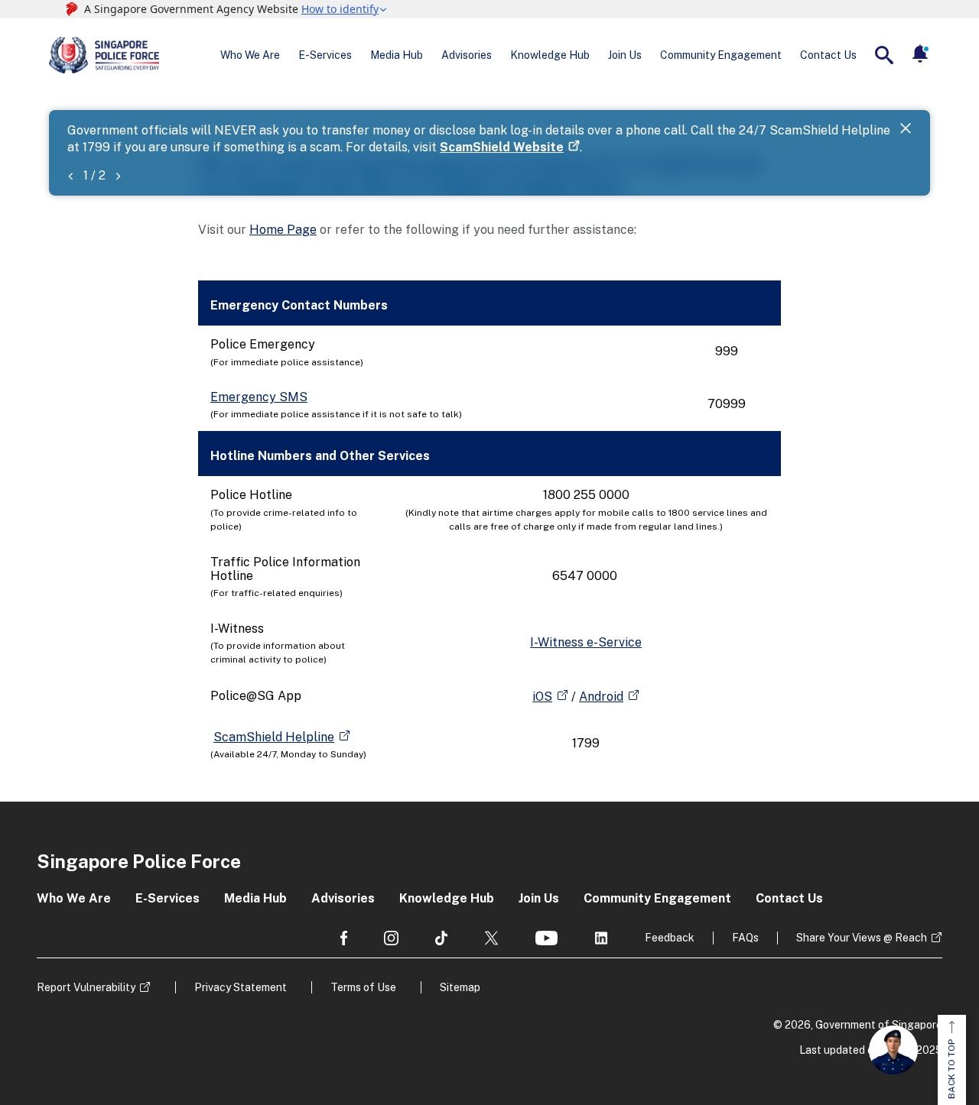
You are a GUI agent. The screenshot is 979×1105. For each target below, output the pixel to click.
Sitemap (460, 987)
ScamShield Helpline (273, 737)
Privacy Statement (240, 987)
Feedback (669, 938)
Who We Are (250, 55)
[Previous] (70, 175)
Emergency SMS (258, 397)
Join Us (625, 55)
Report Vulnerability (86, 987)
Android (601, 696)
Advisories (466, 55)
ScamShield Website (502, 147)
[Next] (117, 175)
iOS (542, 696)
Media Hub (396, 55)
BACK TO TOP (951, 1069)
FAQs (745, 938)
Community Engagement (721, 55)
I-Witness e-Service (586, 642)
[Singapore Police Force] (104, 55)
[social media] (343, 938)
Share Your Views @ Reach (861, 938)
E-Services (325, 55)
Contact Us (828, 55)
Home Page (283, 229)
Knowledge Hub (550, 55)
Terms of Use (363, 987)
